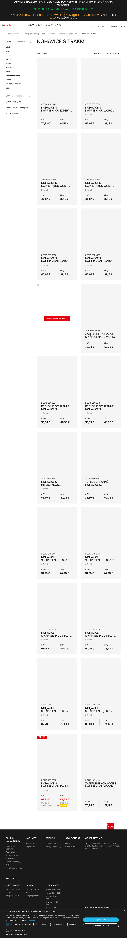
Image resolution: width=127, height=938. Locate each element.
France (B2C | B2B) (53, 893)
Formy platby (11, 852)
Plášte (8, 80)
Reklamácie (10, 858)
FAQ (7, 865)
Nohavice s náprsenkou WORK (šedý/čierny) (98, 110)
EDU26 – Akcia (12, 114)
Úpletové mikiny (57, 318)
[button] (120, 10)
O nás (67, 843)
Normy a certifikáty (53, 847)
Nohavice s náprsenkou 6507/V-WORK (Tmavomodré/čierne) (56, 712)
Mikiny (8, 59)
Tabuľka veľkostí (52, 843)
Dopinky (9, 88)
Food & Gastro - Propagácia (17, 108)
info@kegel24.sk (12, 895)
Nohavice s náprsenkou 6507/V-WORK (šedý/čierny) (100, 560)
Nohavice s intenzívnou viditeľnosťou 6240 (55, 484)
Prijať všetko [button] (101, 920)
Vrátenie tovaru (12, 855)
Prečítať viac (30, 920)
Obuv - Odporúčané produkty (18, 96)
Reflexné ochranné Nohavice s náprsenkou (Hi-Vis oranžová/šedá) (55, 411)
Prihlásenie (30, 843)
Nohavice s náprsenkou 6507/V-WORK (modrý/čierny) (56, 560)
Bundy (8, 55)
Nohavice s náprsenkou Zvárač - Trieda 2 (56, 786)
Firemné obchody (13, 862)
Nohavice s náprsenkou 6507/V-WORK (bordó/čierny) (100, 711)
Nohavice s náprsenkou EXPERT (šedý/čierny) (55, 110)
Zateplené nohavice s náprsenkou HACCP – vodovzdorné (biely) (100, 786)
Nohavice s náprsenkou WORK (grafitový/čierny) (54, 261)
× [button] (124, 910)
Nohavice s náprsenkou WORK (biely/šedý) (98, 261)
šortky (8, 71)
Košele (8, 63)
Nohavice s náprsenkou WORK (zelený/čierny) (98, 185)
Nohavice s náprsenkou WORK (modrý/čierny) (54, 185)
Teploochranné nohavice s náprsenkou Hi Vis (98, 484)
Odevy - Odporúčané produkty (18, 42)
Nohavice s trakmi (13, 76)
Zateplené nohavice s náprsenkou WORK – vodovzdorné (100, 336)
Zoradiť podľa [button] (112, 53)
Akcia (96, 53)
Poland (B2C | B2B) (53, 890)
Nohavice (10, 67)
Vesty (8, 51)
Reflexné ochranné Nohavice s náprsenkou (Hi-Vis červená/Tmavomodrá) (101, 411)
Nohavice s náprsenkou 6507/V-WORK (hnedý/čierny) (56, 635)
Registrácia (30, 847)
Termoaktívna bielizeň (15, 84)
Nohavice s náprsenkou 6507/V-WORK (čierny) (100, 635)
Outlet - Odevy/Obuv (14, 102)
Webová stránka (72, 847)
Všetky (8, 47)
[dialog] (63, 923)
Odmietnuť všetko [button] (101, 926)
